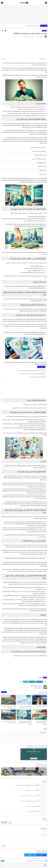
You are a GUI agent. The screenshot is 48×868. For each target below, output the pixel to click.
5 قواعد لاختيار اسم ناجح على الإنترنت (33, 811)
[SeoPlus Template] (46, 860)
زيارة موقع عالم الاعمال (38, 687)
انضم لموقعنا (23, 771)
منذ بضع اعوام (44, 705)
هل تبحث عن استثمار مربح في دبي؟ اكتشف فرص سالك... (9, 722)
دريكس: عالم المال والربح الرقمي (31, 860)
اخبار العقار (44, 30)
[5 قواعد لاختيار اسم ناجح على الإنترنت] (43, 812)
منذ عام (42, 369)
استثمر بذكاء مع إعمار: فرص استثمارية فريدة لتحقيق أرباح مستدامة (41, 723)
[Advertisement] (24, 15)
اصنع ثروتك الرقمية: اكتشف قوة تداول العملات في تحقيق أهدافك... (31, 373)
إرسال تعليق (43, 732)
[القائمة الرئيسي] (46, 3)
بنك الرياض (14, 68)
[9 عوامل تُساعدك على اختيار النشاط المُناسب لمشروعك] (43, 796)
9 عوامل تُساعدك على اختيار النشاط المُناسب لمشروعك (30, 795)
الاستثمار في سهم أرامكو (42, 706)
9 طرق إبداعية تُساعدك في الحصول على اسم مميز (30, 25)
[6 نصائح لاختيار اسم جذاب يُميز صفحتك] (43, 807)
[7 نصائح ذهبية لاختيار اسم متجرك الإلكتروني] (43, 791)
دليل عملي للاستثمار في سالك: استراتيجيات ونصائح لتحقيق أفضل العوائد (24, 723)
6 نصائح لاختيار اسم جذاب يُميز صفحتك (33, 806)
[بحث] (2, 3)
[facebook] (41, 854)
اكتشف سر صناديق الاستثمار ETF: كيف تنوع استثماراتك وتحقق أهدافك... (31, 370)
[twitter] (29, 854)
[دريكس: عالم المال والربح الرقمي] (24, 3)
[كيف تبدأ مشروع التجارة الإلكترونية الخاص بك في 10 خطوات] (43, 801)
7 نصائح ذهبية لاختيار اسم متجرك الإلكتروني (32, 790)
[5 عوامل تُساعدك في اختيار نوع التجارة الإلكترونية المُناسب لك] (43, 786)
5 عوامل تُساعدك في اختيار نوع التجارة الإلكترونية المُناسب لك (28, 785)
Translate (10, 822)
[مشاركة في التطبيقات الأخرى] (21, 682)
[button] (39, 682)
